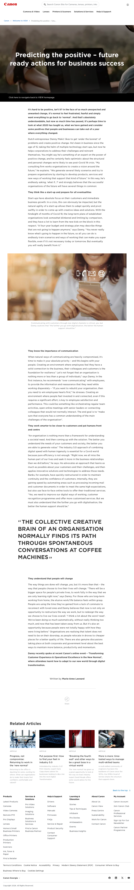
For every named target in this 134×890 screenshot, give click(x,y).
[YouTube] (128, 878)
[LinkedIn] (116, 878)
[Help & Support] (112, 11)
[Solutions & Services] (94, 11)
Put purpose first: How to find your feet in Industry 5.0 (51, 759)
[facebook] (109, 878)
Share (67, 704)
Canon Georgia (10, 878)
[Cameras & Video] (41, 11)
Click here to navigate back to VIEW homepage (31, 97)
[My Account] (128, 5)
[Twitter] (122, 878)
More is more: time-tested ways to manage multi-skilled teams (111, 759)
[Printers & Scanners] (72, 11)
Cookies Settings (36, 871)
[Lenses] (50, 11)
